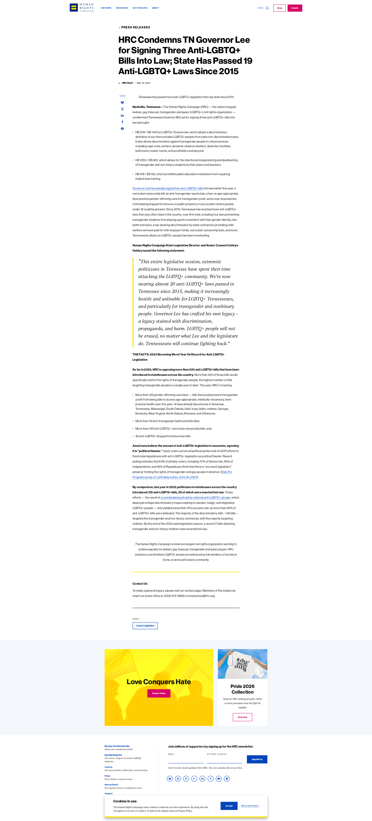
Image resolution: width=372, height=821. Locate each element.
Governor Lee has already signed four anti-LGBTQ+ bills (168, 188)
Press (107, 776)
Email (177, 754)
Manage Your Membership (117, 746)
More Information (250, 805)
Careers (108, 767)
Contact (108, 793)
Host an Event (111, 784)
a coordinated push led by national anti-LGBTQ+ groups (195, 497)
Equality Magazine (113, 755)
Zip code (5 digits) (222, 754)
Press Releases (135, 27)
